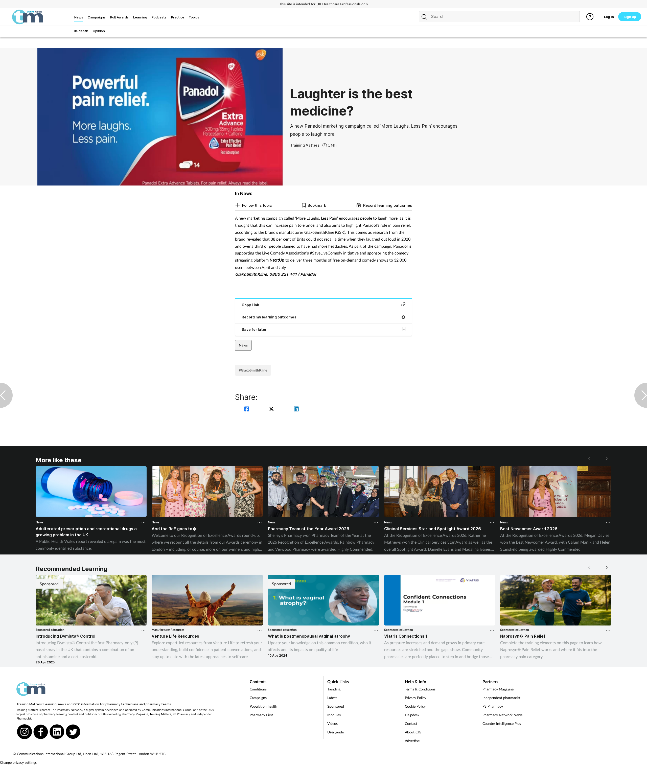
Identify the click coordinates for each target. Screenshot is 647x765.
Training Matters (160, 714)
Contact (411, 723)
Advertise (412, 740)
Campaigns (258, 698)
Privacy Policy (415, 698)
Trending (333, 689)
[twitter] (272, 409)
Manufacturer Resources (168, 630)
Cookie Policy (415, 706)
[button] (606, 459)
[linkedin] (296, 409)
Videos (332, 723)
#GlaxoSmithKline (253, 370)
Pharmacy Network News (502, 715)
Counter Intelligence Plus (501, 723)
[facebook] (247, 409)
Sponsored (335, 706)
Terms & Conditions (420, 689)
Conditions (258, 689)
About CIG (413, 732)
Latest (332, 698)
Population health (263, 706)
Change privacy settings (18, 762)
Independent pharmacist (501, 698)
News (243, 345)
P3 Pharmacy (181, 714)
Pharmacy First (261, 715)
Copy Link (250, 305)
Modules (334, 715)
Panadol (308, 274)
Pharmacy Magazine (135, 714)
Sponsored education (50, 630)
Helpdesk (412, 715)
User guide (335, 732)
